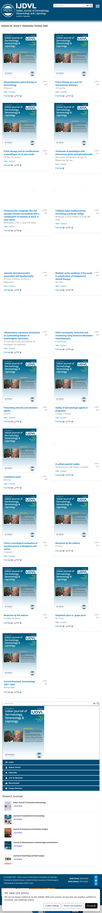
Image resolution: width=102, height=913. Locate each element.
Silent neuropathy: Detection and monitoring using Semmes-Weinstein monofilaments (74, 335)
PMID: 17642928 (9, 92)
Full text (7, 96)
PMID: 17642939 (61, 418)
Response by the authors (67, 543)
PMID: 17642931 (61, 164)
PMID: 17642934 (9, 286)
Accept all (91, 906)
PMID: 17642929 (61, 92)
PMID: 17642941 (61, 471)
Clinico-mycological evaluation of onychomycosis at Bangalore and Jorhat (20, 546)
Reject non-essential (73, 906)
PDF (18, 96)
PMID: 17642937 (61, 345)
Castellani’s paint (12, 477)
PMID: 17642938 (9, 418)
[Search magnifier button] (91, 5)
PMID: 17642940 (9, 484)
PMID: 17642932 (9, 227)
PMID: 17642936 (9, 348)
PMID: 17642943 (61, 622)
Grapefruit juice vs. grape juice (70, 615)
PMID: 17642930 (9, 161)
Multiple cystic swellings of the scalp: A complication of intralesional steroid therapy (74, 276)
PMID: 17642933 (61, 224)
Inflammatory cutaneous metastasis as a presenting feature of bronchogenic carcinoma (22, 335)
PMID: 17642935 (61, 286)
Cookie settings (52, 906)
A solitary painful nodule (67, 464)
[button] (97, 6)
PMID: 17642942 (9, 556)
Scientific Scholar (18, 880)
